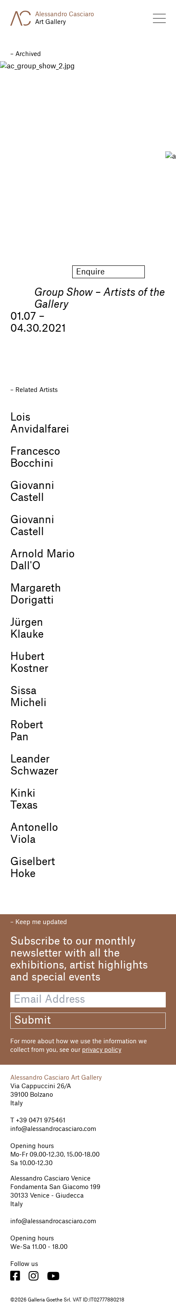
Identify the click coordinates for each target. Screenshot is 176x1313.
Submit (32, 1021)
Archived (28, 54)
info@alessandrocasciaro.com (53, 1129)
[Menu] (159, 18)
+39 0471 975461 (39, 1121)
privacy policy (101, 1050)
